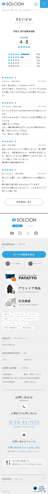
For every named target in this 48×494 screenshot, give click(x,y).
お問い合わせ (29, 382)
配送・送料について (32, 374)
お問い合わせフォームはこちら (24, 447)
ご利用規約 (7, 374)
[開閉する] (43, 478)
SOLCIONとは (8, 345)
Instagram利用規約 (32, 378)
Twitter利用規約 (8, 382)
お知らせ (28, 360)
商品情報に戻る (24, 202)
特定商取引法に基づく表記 (13, 378)
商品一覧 (14, 10)
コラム (5, 360)
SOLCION (5, 10)
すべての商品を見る (24, 254)
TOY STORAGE (25, 10)
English (31, 226)
